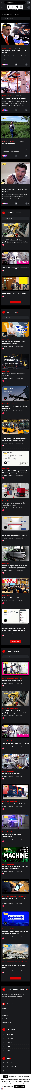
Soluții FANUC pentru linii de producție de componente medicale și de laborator (15, 242)
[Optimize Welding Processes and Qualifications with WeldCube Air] (15, 616)
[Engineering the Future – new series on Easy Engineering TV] (15, 918)
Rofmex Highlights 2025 (10, 598)
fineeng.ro (5, 1015)
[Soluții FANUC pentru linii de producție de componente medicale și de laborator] (15, 230)
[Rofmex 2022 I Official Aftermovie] (15, 283)
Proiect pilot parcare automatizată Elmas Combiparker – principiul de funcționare (14, 568)
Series (8, 1050)
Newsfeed (10, 1034)
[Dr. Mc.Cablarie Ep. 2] (15, 127)
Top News (14, 403)
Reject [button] (5, 1076)
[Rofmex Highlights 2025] (15, 585)
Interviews (10, 1038)
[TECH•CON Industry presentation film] (15, 257)
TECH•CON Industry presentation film (15, 268)
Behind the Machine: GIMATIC (12, 773)
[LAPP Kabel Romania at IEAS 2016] (15, 82)
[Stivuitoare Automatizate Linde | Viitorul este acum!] (15, 490)
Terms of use (10, 1062)
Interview (10, 95)
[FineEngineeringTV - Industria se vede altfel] (15, 7)
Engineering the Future (9, 928)
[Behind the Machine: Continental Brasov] (15, 951)
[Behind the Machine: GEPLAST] (15, 668)
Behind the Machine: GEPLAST (12, 680)
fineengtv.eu (5, 1018)
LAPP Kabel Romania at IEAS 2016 (14, 98)
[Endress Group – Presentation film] (15, 791)
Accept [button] (22, 1086)
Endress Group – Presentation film (14, 804)
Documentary (19, 961)
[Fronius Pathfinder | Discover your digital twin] (15, 361)
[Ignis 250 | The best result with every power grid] (15, 393)
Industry (10, 48)
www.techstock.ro (6, 1022)
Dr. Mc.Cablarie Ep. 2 (9, 143)
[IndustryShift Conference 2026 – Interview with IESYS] (15, 329)
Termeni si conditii (12, 1066)
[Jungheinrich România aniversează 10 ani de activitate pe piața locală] (15, 426)
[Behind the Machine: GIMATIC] (15, 761)
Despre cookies (11, 1071)
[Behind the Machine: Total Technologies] (15, 822)
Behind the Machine (8, 678)
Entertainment (6, 141)
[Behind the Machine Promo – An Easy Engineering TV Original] (15, 854)
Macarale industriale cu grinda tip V (14, 535)
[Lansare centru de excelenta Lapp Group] (15, 34)
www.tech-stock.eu (7, 1012)
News (4, 339)
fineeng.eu (5, 1008)
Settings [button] (17, 1086)
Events (4, 48)
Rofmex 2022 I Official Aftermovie (14, 293)
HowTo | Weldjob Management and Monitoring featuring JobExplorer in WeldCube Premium (15, 473)
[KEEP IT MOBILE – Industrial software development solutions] (15, 886)
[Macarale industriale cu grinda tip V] (15, 523)
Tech (8, 339)
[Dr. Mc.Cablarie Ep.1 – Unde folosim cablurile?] (15, 173)
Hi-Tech (17, 896)
